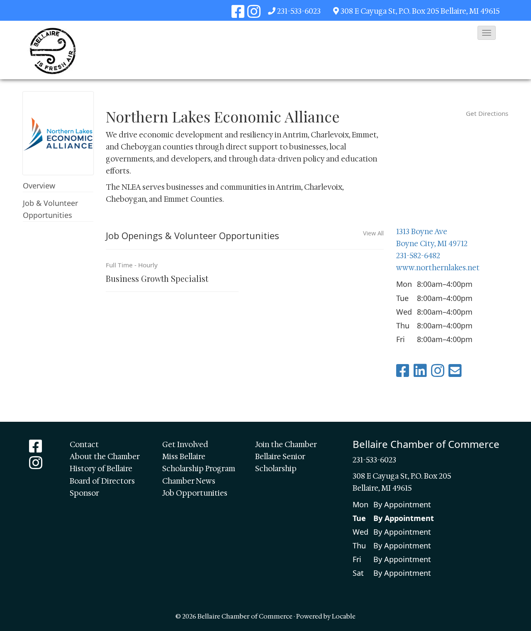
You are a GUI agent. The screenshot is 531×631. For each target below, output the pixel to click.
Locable (344, 616)
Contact (84, 445)
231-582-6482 (418, 256)
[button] (486, 33)
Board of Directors (102, 481)
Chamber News (188, 481)
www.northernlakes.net (438, 268)
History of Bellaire (101, 469)
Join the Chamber (286, 445)
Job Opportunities (194, 493)
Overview (39, 186)
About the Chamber (105, 457)
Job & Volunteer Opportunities (50, 209)
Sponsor (84, 493)
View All (373, 233)
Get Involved (185, 445)
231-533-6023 (299, 11)
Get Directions (487, 113)
